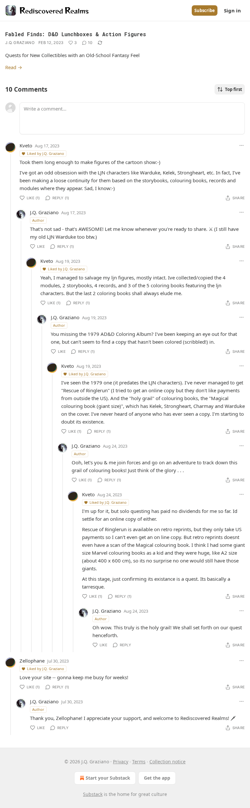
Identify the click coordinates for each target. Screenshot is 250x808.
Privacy (120, 761)
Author (38, 220)
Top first (233, 89)
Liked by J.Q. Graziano (45, 153)
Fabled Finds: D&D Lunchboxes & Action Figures (75, 34)
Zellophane (32, 660)
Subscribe (204, 10)
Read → (13, 67)
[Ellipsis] (241, 145)
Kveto (26, 145)
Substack (93, 794)
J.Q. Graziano (20, 42)
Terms (139, 761)
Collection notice (167, 761)
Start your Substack (108, 778)
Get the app (157, 778)
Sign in (232, 10)
